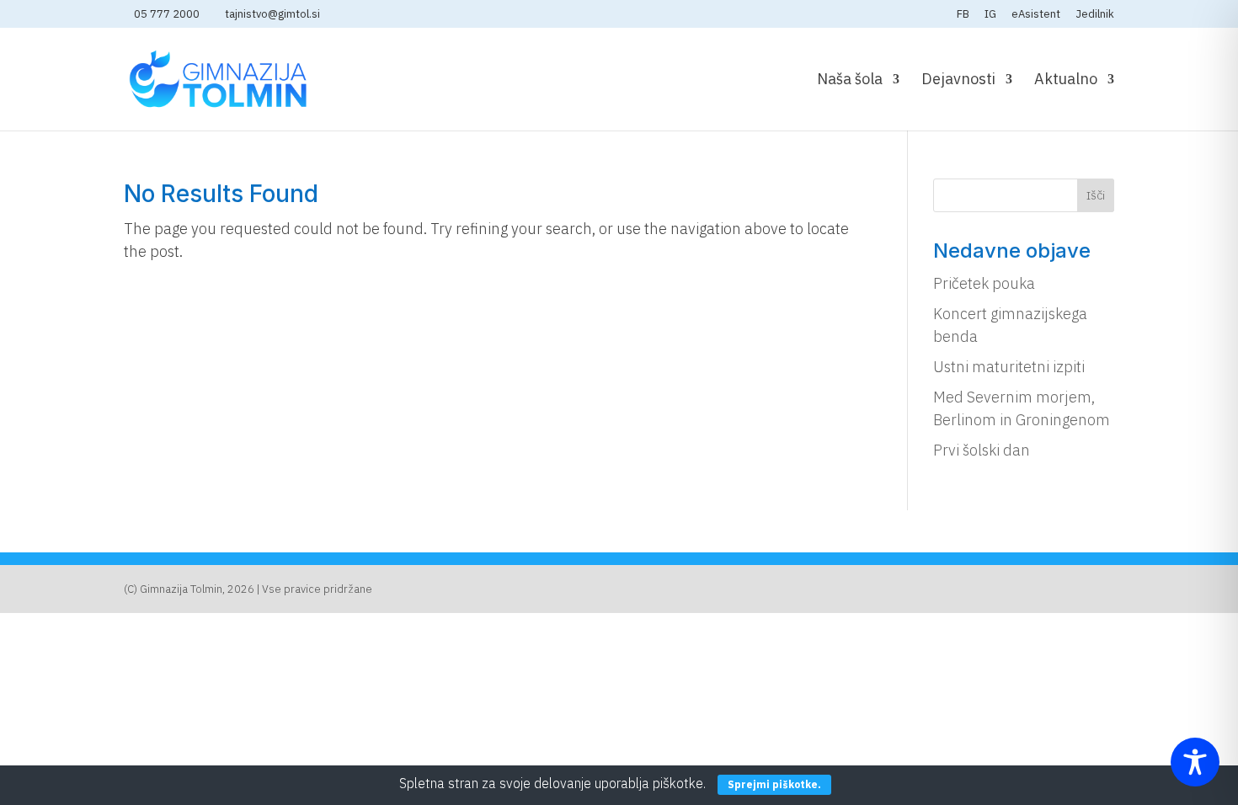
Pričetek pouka (984, 283)
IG (990, 14)
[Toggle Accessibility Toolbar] (1195, 762)
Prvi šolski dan (981, 450)
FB (963, 14)
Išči (1095, 195)
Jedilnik (1094, 14)
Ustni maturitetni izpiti (1009, 366)
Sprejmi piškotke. (774, 784)
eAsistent (1035, 14)
